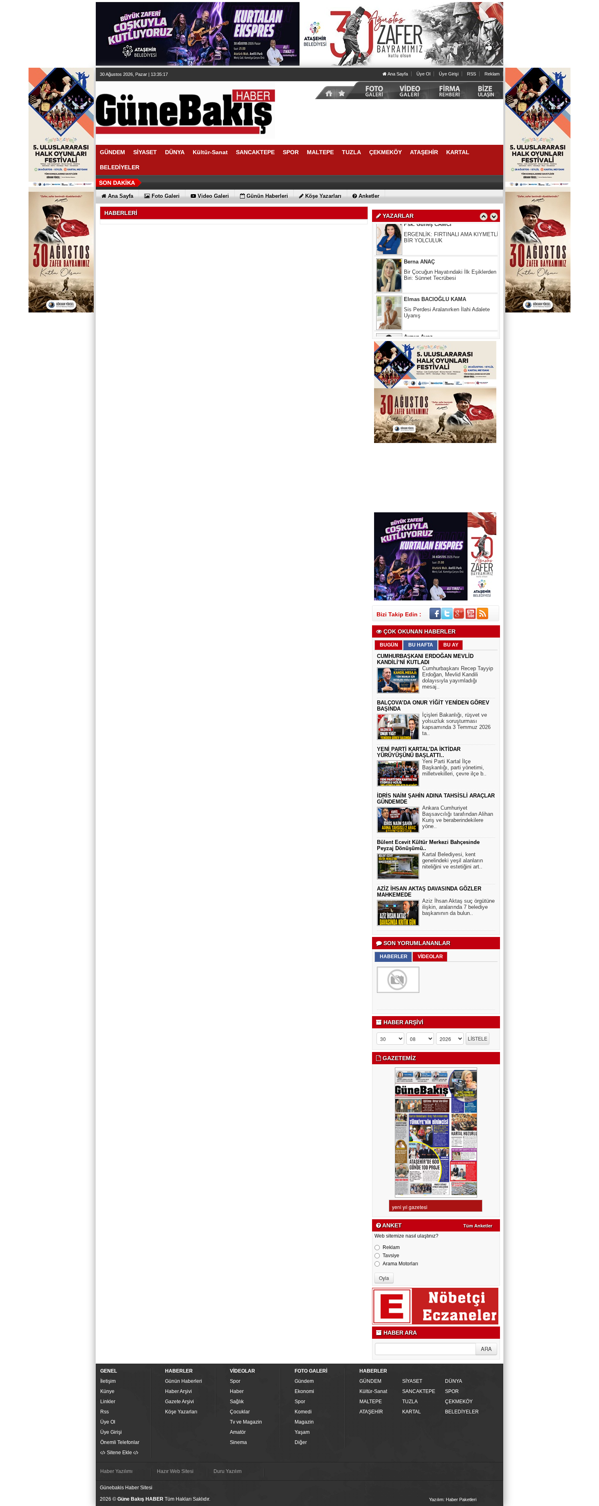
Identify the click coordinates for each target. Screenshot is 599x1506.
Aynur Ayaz (418, 306)
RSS (471, 73)
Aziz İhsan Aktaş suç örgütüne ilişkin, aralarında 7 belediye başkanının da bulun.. (458, 907)
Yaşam (302, 1432)
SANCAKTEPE (418, 1391)
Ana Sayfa (397, 73)
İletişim (108, 1381)
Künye (107, 1391)
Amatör (238, 1432)
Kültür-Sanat (373, 1391)
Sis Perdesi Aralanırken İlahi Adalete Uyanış (447, 281)
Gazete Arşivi (179, 1401)
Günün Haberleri (183, 1381)
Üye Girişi (448, 73)
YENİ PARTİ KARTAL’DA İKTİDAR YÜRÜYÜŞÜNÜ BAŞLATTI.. (418, 752)
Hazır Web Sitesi (175, 1471)
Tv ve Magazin (246, 1422)
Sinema (238, 1442)
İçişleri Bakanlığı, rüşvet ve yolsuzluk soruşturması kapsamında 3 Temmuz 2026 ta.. (456, 724)
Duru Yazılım (228, 1471)
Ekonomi (304, 1391)
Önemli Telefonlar (119, 1442)
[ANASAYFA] (185, 109)
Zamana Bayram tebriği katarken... (445, 316)
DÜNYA (453, 1381)
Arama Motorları (400, 1264)
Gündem (304, 1381)
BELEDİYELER (462, 1412)
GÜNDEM (370, 1381)
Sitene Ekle (119, 1452)
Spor (235, 1381)
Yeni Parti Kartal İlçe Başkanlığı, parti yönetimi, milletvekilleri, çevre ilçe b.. (454, 767)
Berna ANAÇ (419, 231)
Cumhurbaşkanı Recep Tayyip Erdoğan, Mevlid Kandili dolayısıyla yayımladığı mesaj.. (457, 677)
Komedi (303, 1412)
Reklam (492, 73)
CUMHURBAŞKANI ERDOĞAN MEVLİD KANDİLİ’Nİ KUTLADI (425, 659)
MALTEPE (370, 1401)
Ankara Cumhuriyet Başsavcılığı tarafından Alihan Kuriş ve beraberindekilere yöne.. (457, 817)
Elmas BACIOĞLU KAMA (435, 268)
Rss (104, 1412)
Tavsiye (391, 1255)
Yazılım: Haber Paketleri (452, 1499)
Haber (237, 1391)
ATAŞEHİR (371, 1412)
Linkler (107, 1401)
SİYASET (412, 1381)
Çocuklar (240, 1412)
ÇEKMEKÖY (459, 1401)
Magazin (304, 1422)
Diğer (301, 1442)
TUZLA (410, 1401)
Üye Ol (423, 73)
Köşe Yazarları (181, 1412)
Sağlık (237, 1401)
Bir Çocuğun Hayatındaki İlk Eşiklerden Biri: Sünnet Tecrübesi (450, 244)
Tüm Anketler (477, 1225)
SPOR (452, 1391)
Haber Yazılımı (116, 1471)
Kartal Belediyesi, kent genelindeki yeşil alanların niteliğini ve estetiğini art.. (452, 860)
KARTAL (411, 1412)
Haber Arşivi (178, 1391)
